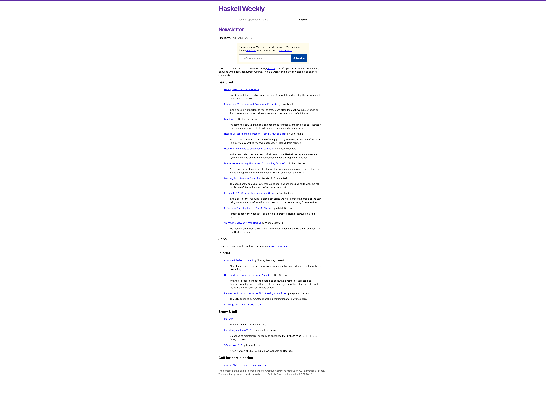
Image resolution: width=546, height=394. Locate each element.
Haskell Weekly (241, 8)
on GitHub (270, 374)
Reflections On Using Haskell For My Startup (248, 208)
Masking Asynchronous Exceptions (243, 178)
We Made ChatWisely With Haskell (242, 222)
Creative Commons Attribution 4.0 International (290, 370)
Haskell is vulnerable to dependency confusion (249, 148)
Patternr (228, 318)
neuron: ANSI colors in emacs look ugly (245, 365)
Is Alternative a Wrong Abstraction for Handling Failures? (254, 163)
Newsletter (231, 29)
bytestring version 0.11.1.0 (237, 330)
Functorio (229, 119)
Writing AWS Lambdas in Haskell (241, 89)
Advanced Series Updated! (238, 260)
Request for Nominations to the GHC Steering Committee (255, 293)
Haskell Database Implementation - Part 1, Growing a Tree (255, 133)
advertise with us (278, 246)
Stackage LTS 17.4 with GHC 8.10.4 (242, 304)
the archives (285, 50)
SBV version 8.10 (233, 345)
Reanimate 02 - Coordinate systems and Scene (249, 193)
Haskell (271, 68)
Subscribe (299, 58)
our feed (251, 50)
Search (303, 19)
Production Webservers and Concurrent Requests (250, 104)
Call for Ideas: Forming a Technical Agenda (247, 275)
